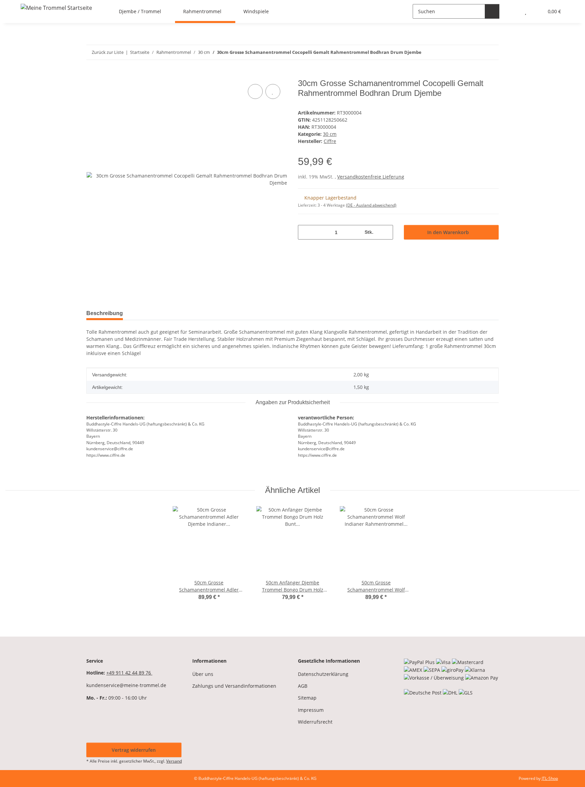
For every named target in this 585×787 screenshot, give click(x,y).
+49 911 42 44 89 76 (129, 672)
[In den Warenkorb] (91, 75)
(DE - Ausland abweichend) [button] (371, 205)
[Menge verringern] (305, 232)
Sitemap (307, 698)
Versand (174, 761)
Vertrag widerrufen (134, 750)
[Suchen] (492, 11)
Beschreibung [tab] (104, 313)
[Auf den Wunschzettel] (272, 91)
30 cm (330, 134)
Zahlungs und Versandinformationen (234, 686)
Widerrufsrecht (315, 722)
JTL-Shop (550, 778)
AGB (302, 686)
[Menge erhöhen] (385, 232)
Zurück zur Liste (108, 52)
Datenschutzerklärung (323, 674)
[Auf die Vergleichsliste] (255, 91)
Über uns (202, 674)
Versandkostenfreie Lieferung (370, 176)
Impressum (311, 710)
